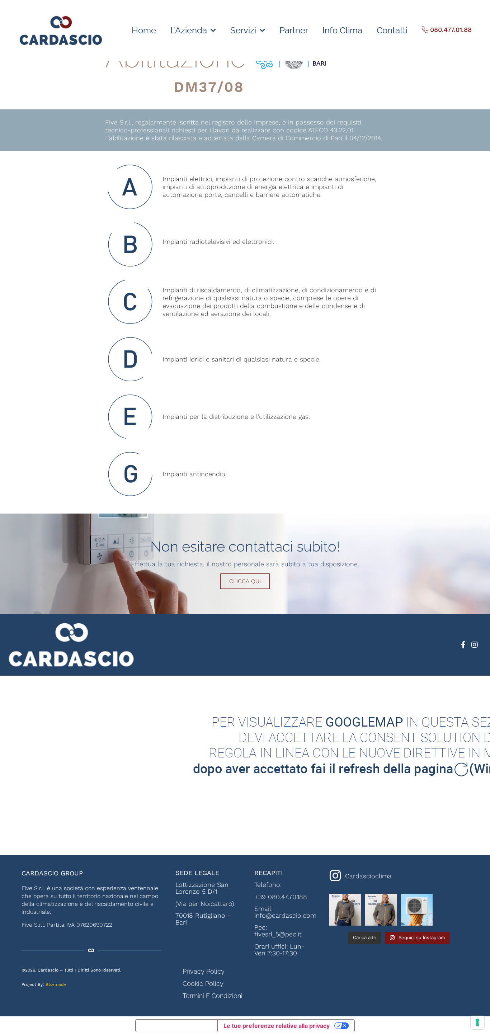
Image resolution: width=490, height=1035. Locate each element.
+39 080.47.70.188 (280, 897)
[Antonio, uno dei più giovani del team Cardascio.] (345, 910)
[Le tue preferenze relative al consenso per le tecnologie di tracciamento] (477, 1022)
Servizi (243, 30)
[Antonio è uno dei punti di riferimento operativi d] (381, 910)
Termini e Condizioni (212, 995)
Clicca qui (245, 581)
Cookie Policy (203, 983)
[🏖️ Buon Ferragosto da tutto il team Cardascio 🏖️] (417, 910)
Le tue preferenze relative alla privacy (276, 1025)
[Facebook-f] (463, 644)
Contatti (392, 30)
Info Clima (342, 30)
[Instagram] (474, 644)
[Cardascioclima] (335, 875)
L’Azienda (188, 30)
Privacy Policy (204, 971)
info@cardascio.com (285, 915)
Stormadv (56, 984)
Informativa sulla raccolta (176, 1025)
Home (144, 30)
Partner (293, 30)
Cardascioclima (368, 876)
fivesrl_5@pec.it (278, 934)
